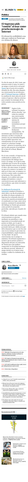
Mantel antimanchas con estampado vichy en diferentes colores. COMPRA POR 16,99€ (19, 460)
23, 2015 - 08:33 (16, 69)
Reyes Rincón (14, 67)
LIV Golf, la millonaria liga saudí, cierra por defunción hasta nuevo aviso (14, 365)
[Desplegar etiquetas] (25, 286)
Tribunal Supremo (12, 94)
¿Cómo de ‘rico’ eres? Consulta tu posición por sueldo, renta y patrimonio (14, 379)
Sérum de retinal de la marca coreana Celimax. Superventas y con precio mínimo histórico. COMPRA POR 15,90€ (14, 438)
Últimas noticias (6, 349)
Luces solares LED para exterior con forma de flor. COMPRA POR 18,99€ (19, 453)
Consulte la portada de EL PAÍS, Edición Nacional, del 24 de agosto (17, 19)
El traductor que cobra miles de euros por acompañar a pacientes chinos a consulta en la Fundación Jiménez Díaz (14, 401)
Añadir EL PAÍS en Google (9, 77)
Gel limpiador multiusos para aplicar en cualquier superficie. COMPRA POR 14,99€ (19, 445)
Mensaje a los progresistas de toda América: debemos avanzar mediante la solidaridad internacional (13, 354)
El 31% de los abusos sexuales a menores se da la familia (6, 112)
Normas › (24, 278)
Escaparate (14, 417)
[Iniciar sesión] (25, 10)
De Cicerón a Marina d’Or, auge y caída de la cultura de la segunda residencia (13, 389)
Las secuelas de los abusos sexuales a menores (6, 120)
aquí (24, 296)
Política (5, 15)
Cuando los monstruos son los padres (6, 127)
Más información (5, 292)
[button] (14, 51)
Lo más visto (5, 375)
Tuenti (4, 88)
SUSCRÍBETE (20, 9)
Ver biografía (12, 267)
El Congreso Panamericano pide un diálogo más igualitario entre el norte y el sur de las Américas (14, 360)
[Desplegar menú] (3, 10)
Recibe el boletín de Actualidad (11, 273)
